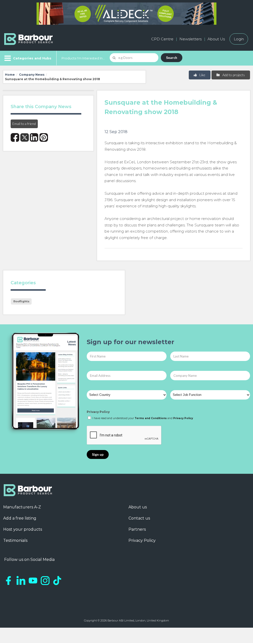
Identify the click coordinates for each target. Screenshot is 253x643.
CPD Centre (162, 39)
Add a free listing (19, 518)
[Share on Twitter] (24, 137)
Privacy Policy (98, 412)
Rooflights (21, 301)
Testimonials (15, 540)
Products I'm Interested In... (83, 58)
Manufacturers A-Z (22, 507)
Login (239, 39)
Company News (31, 74)
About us (137, 507)
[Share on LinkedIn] (34, 137)
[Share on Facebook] (15, 137)
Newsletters (190, 39)
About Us (216, 39)
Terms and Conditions (151, 418)
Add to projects (233, 75)
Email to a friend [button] (24, 123)
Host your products (22, 529)
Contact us (139, 518)
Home (10, 74)
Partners (137, 529)
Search (171, 57)
